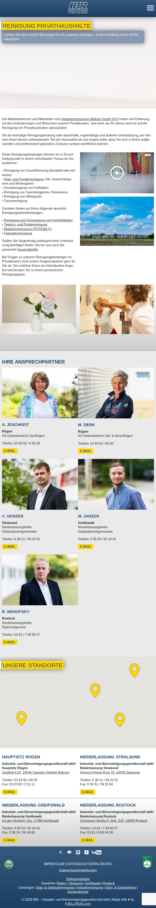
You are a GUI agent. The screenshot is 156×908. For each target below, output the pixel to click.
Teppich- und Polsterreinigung (25, 224)
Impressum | (55, 864)
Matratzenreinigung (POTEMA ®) (28, 229)
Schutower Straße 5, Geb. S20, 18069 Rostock (113, 820)
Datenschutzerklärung (89, 864)
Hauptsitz (21, 757)
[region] (78, 702)
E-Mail (9, 451)
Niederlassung (110, 757)
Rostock (109, 883)
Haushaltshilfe (27, 249)
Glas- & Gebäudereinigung (55, 887)
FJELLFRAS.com (78, 904)
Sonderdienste (78, 892)
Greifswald (93, 883)
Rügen (61, 883)
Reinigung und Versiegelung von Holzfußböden (38, 220)
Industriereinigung (90, 887)
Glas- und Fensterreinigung (23, 179)
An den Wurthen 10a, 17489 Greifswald (30, 820)
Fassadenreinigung (18, 233)
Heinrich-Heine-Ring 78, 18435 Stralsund (110, 772)
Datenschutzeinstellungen (78, 870)
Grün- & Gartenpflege (120, 887)
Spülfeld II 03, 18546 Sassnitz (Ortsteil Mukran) (35, 772)
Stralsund (76, 883)
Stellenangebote (78, 879)
